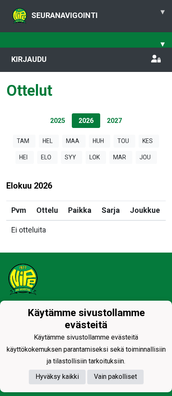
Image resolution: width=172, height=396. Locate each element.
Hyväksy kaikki (57, 377)
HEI (23, 157)
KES (147, 141)
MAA (72, 141)
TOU (123, 141)
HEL (48, 141)
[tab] (57, 120)
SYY (70, 157)
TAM (23, 141)
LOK (94, 157)
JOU (145, 157)
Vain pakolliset (115, 377)
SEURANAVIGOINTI (97, 13)
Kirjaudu (29, 59)
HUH (98, 141)
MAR (119, 157)
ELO (46, 157)
